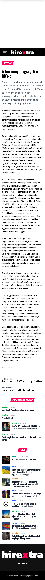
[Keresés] (40, 52)
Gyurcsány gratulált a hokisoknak (18, 389)
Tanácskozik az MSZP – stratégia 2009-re (22, 380)
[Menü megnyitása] (5, 52)
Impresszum (23, 563)
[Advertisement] (22, 24)
